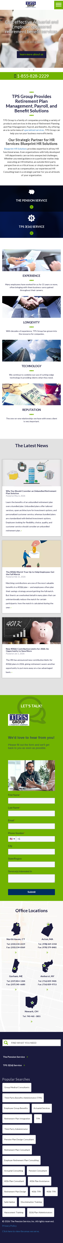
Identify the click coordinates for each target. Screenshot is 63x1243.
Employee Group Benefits (16, 1108)
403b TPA (51, 1191)
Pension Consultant (38, 1170)
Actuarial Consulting (13, 1170)
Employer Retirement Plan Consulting (21, 1160)
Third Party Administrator (16, 1129)
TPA (38, 1118)
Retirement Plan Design (15, 1191)
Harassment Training (13, 1212)
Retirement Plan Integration (17, 1118)
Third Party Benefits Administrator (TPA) (23, 1097)
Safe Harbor (9, 1202)
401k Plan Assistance (39, 1181)
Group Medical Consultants (16, 1087)
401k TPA (36, 1191)
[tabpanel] (31, 39)
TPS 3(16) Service (12, 1065)
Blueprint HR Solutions (15, 148)
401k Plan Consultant (14, 1181)
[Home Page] (31, 4)
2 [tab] (33, 69)
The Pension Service (14, 1056)
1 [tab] (29, 69)
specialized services (34, 130)
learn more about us (31, 54)
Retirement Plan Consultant (17, 1150)
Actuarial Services (42, 1108)
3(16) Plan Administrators (40, 1212)
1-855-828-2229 (32, 75)
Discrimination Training (31, 1202)
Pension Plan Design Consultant (19, 1139)
